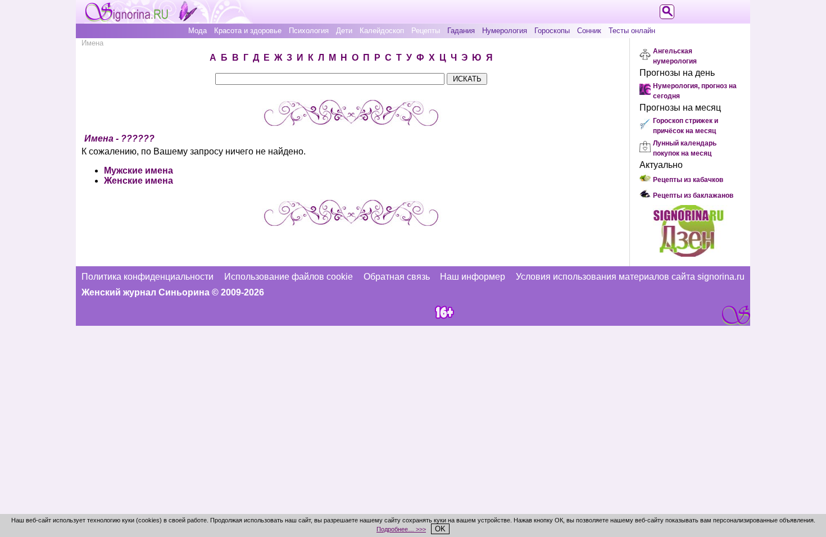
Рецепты (425, 30)
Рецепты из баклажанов (693, 195)
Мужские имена (138, 170)
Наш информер (472, 276)
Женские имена (138, 180)
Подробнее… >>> (401, 529)
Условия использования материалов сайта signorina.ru (630, 276)
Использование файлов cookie (288, 276)
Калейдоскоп (382, 30)
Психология (309, 30)
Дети (344, 30)
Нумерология (504, 30)
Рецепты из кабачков (688, 180)
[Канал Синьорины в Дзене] (688, 253)
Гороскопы (552, 30)
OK (440, 529)
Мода (197, 30)
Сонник (589, 30)
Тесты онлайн (632, 30)
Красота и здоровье (248, 30)
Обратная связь (397, 276)
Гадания (461, 30)
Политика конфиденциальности (147, 276)
